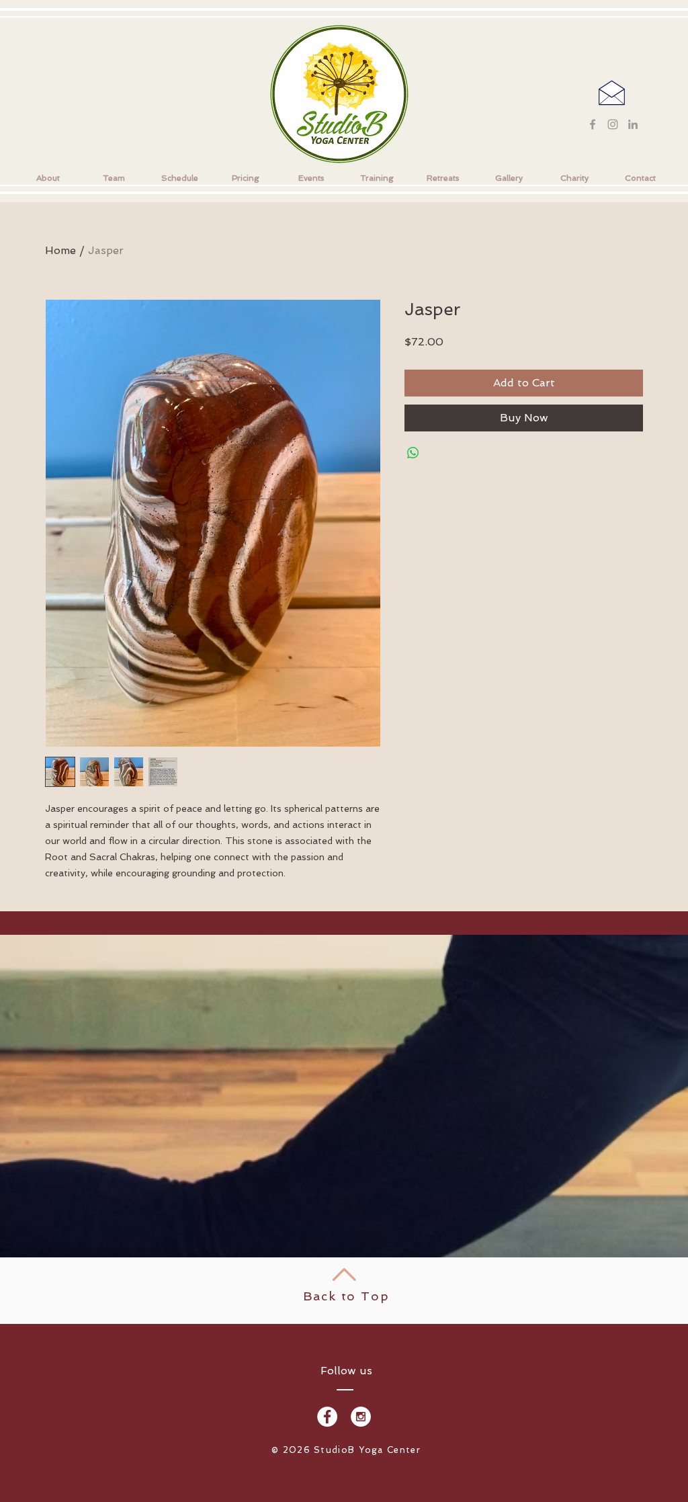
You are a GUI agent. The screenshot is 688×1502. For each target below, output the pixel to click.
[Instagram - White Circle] (361, 1417)
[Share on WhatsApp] (413, 453)
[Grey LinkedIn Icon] (633, 124)
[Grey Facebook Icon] (592, 124)
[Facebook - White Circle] (327, 1417)
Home (60, 250)
